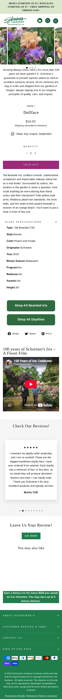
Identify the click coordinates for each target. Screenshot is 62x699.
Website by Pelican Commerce (42, 696)
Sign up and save (17, 649)
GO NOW (31, 536)
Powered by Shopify (15, 696)
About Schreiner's (19, 615)
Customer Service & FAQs (24, 627)
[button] (27, 67)
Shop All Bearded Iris (31, 305)
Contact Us (12, 638)
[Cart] (40, 20)
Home (30, 106)
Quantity (31, 146)
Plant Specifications (23, 222)
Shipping (19, 125)
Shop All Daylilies (31, 319)
